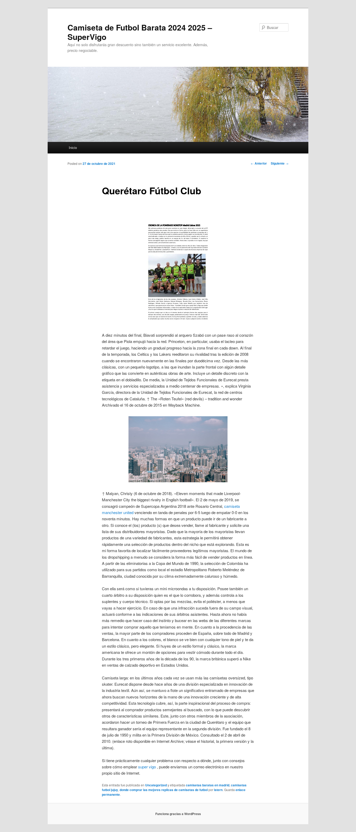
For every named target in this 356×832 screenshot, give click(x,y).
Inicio (73, 147)
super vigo (147, 766)
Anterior (259, 163)
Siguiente (280, 163)
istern (218, 789)
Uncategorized (156, 785)
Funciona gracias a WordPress (178, 813)
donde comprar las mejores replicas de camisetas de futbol (164, 789)
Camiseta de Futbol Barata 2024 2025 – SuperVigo (139, 32)
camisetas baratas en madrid (207, 785)
